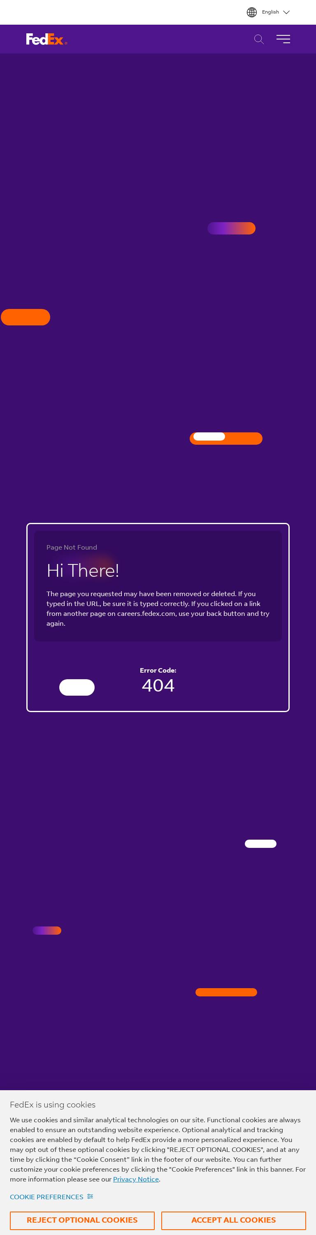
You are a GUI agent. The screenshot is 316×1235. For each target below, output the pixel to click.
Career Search (257, 39)
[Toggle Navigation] (283, 39)
